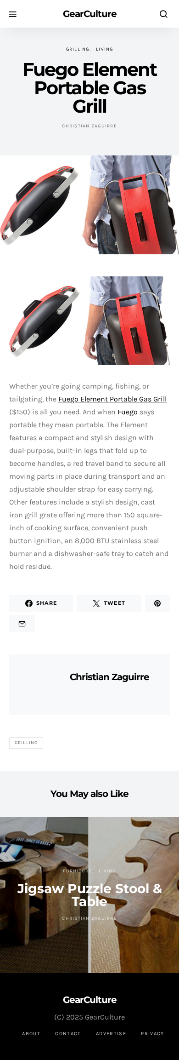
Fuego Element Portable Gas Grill (112, 399)
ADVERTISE (111, 1034)
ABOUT (31, 1034)
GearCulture (90, 13)
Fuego (127, 411)
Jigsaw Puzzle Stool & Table (89, 895)
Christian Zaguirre (89, 126)
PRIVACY (152, 1034)
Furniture (77, 871)
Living (104, 49)
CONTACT (68, 1034)
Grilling (78, 49)
